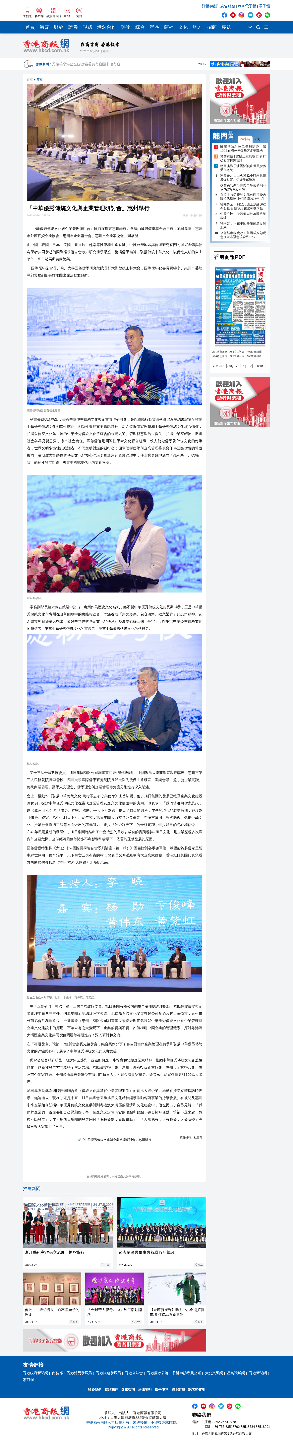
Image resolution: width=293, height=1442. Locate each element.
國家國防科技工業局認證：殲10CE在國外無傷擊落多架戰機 (243, 148)
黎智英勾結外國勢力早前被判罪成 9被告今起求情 (243, 187)
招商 (212, 27)
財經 (59, 27)
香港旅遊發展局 (108, 1373)
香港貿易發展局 (79, 1373)
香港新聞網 (258, 1373)
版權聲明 (128, 1390)
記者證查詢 (196, 1390)
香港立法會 (134, 1373)
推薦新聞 (31, 1188)
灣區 (154, 27)
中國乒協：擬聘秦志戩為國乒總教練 (243, 215)
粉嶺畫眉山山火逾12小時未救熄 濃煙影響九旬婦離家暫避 (243, 177)
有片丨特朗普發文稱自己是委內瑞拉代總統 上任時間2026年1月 (243, 196)
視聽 (87, 27)
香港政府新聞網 (35, 1373)
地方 (197, 27)
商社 (169, 27)
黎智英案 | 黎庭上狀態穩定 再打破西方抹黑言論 (243, 158)
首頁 (30, 27)
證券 (73, 27)
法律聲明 (145, 1390)
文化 (183, 27)
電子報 (264, 6)
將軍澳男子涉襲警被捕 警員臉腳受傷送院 (243, 168)
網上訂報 (178, 1390)
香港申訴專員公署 (186, 1373)
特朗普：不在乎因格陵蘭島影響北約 (243, 225)
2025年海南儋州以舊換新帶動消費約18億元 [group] (129, 64)
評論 (126, 27)
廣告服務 (227, 6)
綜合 (140, 27)
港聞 (44, 27)
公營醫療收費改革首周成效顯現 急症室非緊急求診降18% (243, 235)
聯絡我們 (111, 1390)
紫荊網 (28, 1380)
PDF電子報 (247, 6)
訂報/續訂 (210, 6)
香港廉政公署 (157, 1373)
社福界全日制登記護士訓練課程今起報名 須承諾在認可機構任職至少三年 (243, 206)
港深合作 (106, 27)
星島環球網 (236, 1373)
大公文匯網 (214, 1373)
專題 (226, 27)
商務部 (57, 1373)
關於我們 (94, 1390)
